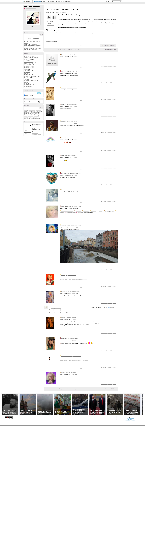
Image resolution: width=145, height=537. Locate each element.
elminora (63, 155)
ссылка (75, 56)
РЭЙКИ (27, 60)
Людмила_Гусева (65, 225)
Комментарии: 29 (34, 49)
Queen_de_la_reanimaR (67, 54)
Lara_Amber (64, 338)
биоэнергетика (31, 113)
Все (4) (41, 34)
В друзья (34, 26)
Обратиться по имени (71, 313)
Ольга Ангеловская (25, 8)
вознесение (27, 118)
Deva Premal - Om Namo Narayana (32, 45)
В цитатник (113, 66)
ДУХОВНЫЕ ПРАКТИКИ (30, 57)
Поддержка (106, 1)
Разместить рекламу (130, 420)
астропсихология (38, 111)
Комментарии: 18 (34, 46)
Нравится (106, 45)
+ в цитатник (63, 12)
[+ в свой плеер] (50, 25)
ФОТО (25, 79)
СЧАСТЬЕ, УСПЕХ (28, 62)
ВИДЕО (26, 82)
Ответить (103, 66)
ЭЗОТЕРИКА (27, 70)
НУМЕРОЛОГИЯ (28, 84)
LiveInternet (26, 1)
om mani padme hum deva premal (32, 48)
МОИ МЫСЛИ (27, 67)
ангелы (37, 110)
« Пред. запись (61, 49)
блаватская (37, 113)
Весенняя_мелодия (66, 173)
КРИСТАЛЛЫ (27, 86)
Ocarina (63, 317)
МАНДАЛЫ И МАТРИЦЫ (30, 80)
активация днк (32, 110)
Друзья (30, 6)
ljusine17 (63, 372)
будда (32, 114)
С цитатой (108, 66)
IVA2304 (63, 275)
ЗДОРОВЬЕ (27, 72)
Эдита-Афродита (65, 137)
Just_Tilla (63, 71)
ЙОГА (25, 83)
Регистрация (38, 1)
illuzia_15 (63, 104)
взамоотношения (33, 117)
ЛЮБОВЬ (26, 69)
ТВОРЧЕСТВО (27, 74)
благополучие (27, 114)
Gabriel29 (63, 88)
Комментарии (36, 6)
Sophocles (63, 121)
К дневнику (69, 49)
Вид (109, 1)
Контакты (130, 419)
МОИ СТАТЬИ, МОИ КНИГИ (30, 76)
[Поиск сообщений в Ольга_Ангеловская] (39, 93)
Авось (59, 1)
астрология (31, 111)
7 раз (52, 39)
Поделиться (112, 45)
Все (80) (41, 107)
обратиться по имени (79, 54)
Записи (25, 6)
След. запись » (77, 49)
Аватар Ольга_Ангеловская (33, 18)
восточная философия (35, 118)
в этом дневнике (29, 95)
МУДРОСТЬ (27, 63)
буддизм (36, 114)
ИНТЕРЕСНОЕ (27, 56)
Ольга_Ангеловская (66, 206)
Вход (44, 1)
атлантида (26, 112)
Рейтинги (52, 1)
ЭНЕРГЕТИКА (27, 59)
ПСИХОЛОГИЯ (28, 66)
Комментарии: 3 (34, 44)
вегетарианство (28, 116)
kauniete (63, 190)
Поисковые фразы (36, 134)
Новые (114, 49)
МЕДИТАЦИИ (27, 77)
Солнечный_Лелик (66, 356)
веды (33, 116)
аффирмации (33, 112)
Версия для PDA (130, 418)
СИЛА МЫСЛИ (27, 64)
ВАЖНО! (26, 73)
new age (26, 110)
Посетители (35, 133)
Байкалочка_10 (65, 291)
